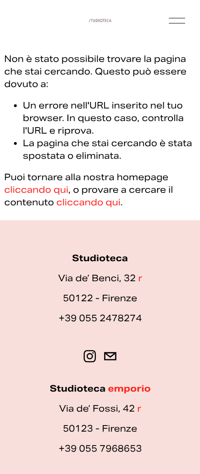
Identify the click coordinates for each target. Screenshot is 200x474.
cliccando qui (36, 189)
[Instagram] (89, 356)
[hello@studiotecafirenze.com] (110, 356)
